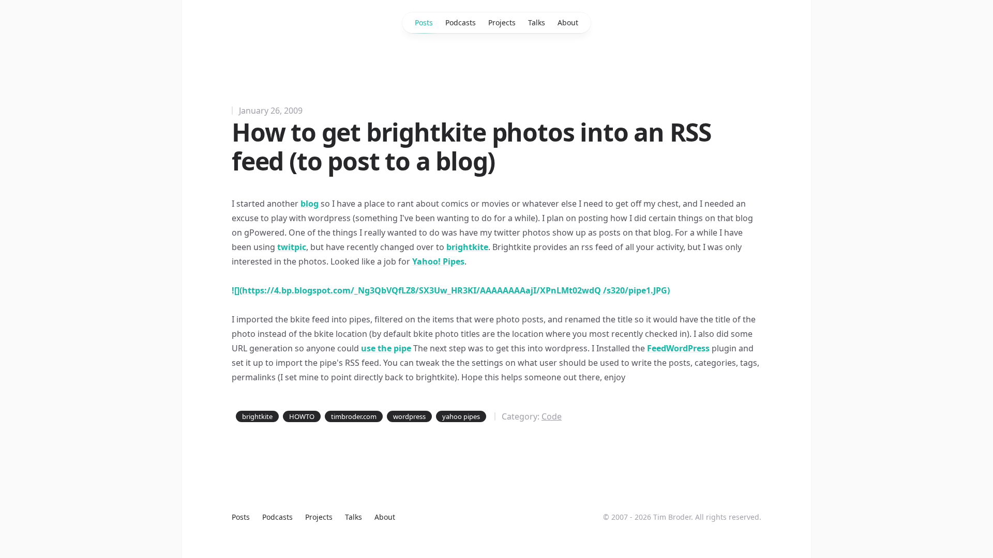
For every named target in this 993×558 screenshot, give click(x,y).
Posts (424, 22)
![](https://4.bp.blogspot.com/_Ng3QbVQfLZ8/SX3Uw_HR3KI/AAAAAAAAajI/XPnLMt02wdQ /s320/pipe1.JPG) (451, 290)
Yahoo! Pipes (438, 261)
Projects (502, 22)
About (568, 22)
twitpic (291, 247)
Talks (536, 22)
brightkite (467, 247)
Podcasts (460, 22)
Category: (532, 416)
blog (310, 203)
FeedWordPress (678, 348)
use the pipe (386, 348)
